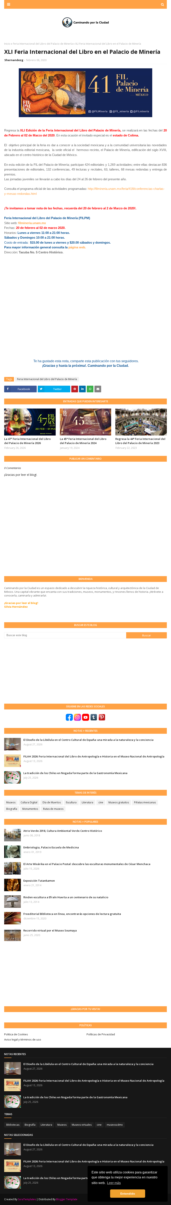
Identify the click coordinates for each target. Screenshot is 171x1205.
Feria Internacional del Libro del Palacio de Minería (43, 43)
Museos (10, 802)
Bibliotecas (12, 1124)
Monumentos (30, 809)
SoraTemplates (27, 1199)
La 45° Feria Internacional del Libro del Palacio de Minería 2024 (83, 441)
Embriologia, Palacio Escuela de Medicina (51, 847)
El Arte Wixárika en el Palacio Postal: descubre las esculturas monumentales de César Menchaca (86, 864)
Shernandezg (13, 60)
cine (100, 802)
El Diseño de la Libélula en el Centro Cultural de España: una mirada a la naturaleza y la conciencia (88, 740)
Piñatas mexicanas (145, 802)
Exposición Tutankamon (39, 880)
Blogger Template (66, 1199)
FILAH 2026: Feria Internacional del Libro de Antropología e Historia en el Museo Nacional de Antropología (93, 756)
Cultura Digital (29, 802)
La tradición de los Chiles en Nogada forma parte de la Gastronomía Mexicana (75, 773)
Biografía (11, 809)
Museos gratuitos (118, 802)
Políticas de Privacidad (101, 1034)
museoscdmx (115, 1124)
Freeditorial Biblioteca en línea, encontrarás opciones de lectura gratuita (72, 914)
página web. (77, 247)
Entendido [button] (127, 1193)
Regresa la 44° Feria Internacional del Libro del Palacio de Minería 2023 (140, 441)
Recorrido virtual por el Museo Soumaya (50, 930)
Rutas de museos (53, 809)
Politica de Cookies (16, 1034)
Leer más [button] (114, 1183)
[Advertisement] (35, 671)
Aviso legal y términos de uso (22, 1039)
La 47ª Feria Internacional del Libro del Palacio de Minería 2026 (27, 441)
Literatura (87, 802)
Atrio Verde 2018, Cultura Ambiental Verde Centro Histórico (62, 831)
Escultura (71, 802)
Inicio (7, 43)
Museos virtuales (82, 1124)
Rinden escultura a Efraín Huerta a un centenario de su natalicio (65, 897)
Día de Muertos (52, 802)
